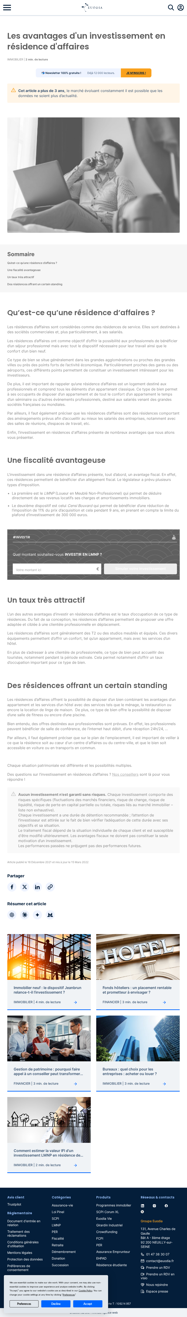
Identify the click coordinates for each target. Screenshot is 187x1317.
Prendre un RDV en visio (157, 1276)
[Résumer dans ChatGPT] (11, 914)
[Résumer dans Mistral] (50, 914)
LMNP (56, 1225)
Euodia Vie (104, 1218)
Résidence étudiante (111, 1265)
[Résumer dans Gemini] (37, 914)
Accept (87, 1304)
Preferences (24, 1304)
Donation (58, 1258)
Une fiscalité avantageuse (24, 270)
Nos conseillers (125, 774)
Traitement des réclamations (18, 1233)
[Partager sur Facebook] (11, 887)
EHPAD (101, 1258)
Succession (60, 1265)
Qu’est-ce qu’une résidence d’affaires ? (32, 263)
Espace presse (157, 1291)
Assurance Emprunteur (113, 1252)
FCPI (99, 1238)
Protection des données (25, 1259)
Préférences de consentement (18, 1268)
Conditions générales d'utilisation (23, 1244)
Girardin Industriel (109, 1225)
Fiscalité (58, 1238)
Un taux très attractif (20, 277)
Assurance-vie (62, 1205)
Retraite (57, 1245)
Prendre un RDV (158, 1267)
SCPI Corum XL (107, 1212)
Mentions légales (19, 1253)
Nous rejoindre (157, 1285)
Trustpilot (14, 1204)
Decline (55, 1304)
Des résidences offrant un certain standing (34, 284)
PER (55, 1232)
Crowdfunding (106, 1232)
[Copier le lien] (50, 887)
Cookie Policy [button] (85, 1291)
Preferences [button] (69, 1295)
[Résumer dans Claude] (24, 914)
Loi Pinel (58, 1212)
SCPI (55, 1218)
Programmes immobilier (113, 1205)
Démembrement (64, 1252)
